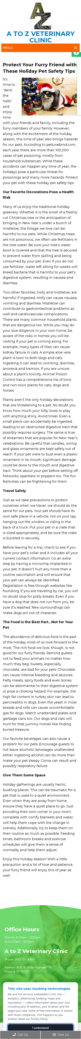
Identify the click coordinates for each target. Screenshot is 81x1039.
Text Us (63, 1035)
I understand (40, 1027)
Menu (8, 48)
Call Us (22, 1035)
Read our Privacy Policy (32, 1019)
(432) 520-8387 (24, 959)
